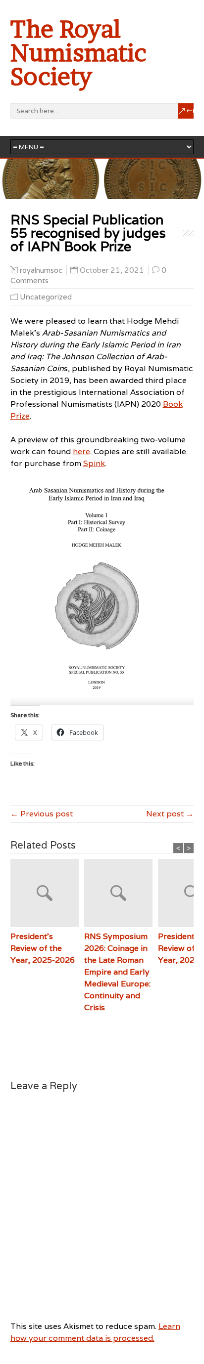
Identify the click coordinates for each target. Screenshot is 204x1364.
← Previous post (41, 814)
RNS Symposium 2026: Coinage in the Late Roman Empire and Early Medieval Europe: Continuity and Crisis (117, 972)
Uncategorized (46, 296)
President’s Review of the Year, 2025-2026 (42, 948)
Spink (94, 463)
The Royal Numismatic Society (78, 52)
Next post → (170, 814)
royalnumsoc (41, 270)
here (81, 451)
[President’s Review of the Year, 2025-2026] (47, 895)
